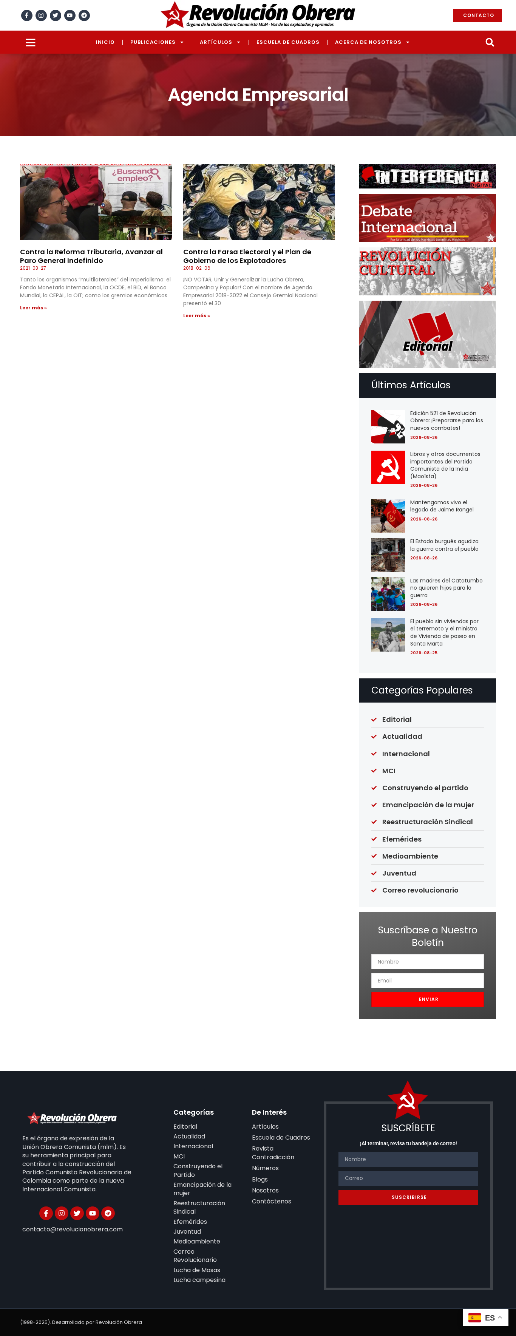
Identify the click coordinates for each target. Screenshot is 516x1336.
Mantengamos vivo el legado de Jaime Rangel (442, 506)
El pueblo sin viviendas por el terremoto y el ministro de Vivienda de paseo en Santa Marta (444, 632)
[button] (490, 42)
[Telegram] (84, 15)
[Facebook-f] (26, 15)
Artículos (216, 42)
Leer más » (33, 307)
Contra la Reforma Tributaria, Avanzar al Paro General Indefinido (91, 256)
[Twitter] (55, 15)
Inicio (105, 42)
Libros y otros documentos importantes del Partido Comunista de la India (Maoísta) (445, 465)
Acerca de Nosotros (368, 42)
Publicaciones (153, 42)
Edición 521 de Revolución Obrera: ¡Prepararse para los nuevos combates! (446, 420)
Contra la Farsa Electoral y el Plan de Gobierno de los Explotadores (247, 256)
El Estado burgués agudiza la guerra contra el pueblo (444, 545)
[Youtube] (70, 15)
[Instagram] (41, 15)
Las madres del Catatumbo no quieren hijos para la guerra (446, 588)
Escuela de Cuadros (288, 42)
